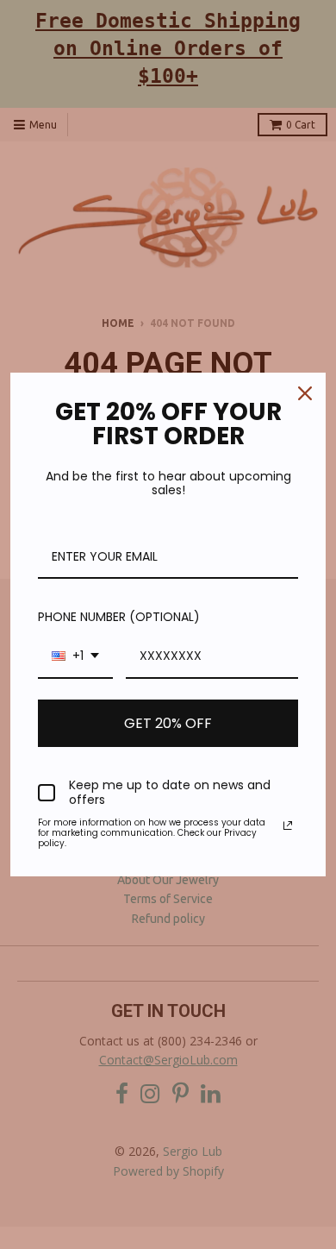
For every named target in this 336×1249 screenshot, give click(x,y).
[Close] (305, 393)
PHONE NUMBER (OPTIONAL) (119, 616)
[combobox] (75, 657)
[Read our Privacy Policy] (287, 825)
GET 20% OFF (168, 723)
